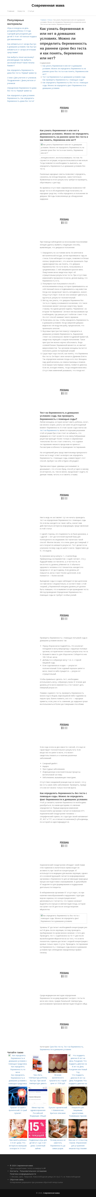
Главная (10, 11)
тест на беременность (49, 430)
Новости (21, 11)
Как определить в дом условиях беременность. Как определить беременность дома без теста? (20, 98)
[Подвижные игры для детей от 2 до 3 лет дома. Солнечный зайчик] (37, 1137)
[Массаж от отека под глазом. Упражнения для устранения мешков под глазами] (77, 1137)
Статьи (31, 11)
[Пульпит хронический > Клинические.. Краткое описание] (57, 1105)
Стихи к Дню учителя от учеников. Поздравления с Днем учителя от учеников (21, 80)
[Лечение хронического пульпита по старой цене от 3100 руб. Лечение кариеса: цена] (57, 1072)
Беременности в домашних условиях (55, 1049)
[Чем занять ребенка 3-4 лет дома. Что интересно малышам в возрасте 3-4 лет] (17, 1137)
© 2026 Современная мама (21, 1165)
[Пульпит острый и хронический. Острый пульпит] (17, 1105)
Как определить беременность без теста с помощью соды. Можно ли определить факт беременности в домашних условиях (65, 85)
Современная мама (48, 5)
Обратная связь (17, 1179)
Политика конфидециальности (23, 1174)
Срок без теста (56, 1046)
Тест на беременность (73, 1046)
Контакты (14, 1171)
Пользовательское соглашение (33, 1171)
